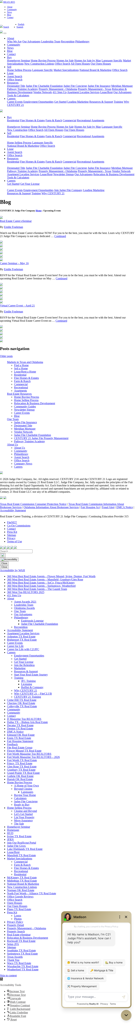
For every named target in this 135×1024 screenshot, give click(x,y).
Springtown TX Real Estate (22, 953)
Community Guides (25, 406)
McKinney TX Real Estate (22, 877)
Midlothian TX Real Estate (22, 880)
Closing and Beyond (25, 810)
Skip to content (8, 975)
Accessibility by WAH (12, 570)
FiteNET (12, 522)
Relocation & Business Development (113, 174)
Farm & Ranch (54, 120)
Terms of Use (14, 541)
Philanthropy (82, 41)
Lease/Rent (106, 92)
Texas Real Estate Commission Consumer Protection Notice (33, 504)
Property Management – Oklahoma (26, 928)
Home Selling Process (19, 70)
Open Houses (14, 902)
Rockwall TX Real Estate (21, 940)
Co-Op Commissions (18, 525)
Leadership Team (50, 41)
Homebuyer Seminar (18, 60)
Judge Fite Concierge (75, 85)
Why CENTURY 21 (53, 193)
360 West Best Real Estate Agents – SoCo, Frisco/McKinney (41, 582)
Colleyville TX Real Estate (22, 706)
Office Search (62, 63)
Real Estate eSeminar (19, 934)
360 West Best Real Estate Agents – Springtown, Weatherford (41, 585)
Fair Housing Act (90, 507)
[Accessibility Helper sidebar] (9, 559)
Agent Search (14, 76)
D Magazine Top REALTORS (24, 718)
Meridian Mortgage (122, 85)
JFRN (10, 839)
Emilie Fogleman (13, 226)
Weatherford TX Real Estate (22, 969)
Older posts (6, 356)
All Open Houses (80, 63)
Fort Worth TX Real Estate (22, 760)
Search (6, 27)
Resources (12, 82)
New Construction (17, 129)
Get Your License (30, 183)
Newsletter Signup (63, 174)
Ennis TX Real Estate (19, 738)
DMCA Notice (124, 507)
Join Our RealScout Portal (21, 842)
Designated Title (16, 85)
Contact (10, 17)
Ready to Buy (22, 804)
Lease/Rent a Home (25, 371)
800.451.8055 (9, 2)
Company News (23, 463)
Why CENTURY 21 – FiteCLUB (33, 693)
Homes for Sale (65, 60)
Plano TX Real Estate (19, 909)
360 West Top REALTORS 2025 (25, 592)
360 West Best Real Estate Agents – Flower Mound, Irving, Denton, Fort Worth (51, 576)
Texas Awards (15, 956)
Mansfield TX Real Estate (21, 855)
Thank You (13, 959)
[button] (1, 978)
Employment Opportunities (38, 101)
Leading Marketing (78, 101)
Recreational (84, 120)
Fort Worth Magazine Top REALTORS (29, 753)
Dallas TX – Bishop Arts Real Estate (27, 722)
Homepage (13, 829)
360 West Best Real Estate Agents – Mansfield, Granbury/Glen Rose (45, 579)
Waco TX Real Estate (19, 963)
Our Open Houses (101, 63)
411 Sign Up (60, 92)
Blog (9, 15)
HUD (10, 833)
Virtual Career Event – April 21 (17, 305)
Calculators (20, 798)
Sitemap (11, 535)
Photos (18, 918)
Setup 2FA (13, 944)
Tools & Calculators (18, 95)
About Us (12, 444)
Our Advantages (31, 41)
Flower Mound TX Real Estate (24, 750)
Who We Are (14, 41)
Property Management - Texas (94, 89)
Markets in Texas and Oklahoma (25, 362)
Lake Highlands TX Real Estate (25, 848)
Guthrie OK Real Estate (20, 776)
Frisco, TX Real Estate (19, 763)
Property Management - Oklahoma (58, 89)
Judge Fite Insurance (99, 85)
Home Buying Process (43, 60)
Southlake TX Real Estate (21, 950)
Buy (9, 57)
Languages (27, 791)
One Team (13, 419)
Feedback (12, 744)
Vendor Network (42, 92)
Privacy (11, 538)
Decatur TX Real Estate (20, 725)
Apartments (97, 120)
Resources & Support (101, 101)
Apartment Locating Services (83, 92)
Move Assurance (23, 820)
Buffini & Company (32, 687)
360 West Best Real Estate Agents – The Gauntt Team (37, 588)
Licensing (26, 684)
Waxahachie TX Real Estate (22, 966)
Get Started (60, 101)
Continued (60, 236)
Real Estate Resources (19, 393)
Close (4, 563)
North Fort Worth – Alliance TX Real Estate (31, 893)
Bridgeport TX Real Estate (22, 639)
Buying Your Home (25, 795)
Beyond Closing (23, 788)
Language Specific (112, 60)
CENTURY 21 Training (27, 696)
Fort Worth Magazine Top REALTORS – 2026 (33, 757)
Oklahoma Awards (24, 608)
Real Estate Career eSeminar (16, 220)
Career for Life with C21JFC (23, 649)
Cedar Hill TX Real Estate (21, 699)
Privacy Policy (15, 921)
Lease (10, 73)
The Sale (19, 823)
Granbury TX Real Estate (21, 769)
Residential (13, 120)
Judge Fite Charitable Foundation (44, 85)
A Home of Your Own (26, 785)
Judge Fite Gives (16, 845)
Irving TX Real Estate (19, 836)
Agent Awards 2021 (25, 601)
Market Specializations (66, 70)
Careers (11, 98)
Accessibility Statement (13, 510)
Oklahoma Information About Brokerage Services (51, 507)
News (9, 12)
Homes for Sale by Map (87, 60)
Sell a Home (21, 368)
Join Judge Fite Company (68, 190)
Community (12, 9)
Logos (17, 915)
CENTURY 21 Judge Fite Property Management (41, 438)
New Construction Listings (39, 63)
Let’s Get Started (23, 814)
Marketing (19, 668)
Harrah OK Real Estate (20, 779)
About (9, 7)
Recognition (68, 41)
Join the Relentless (24, 665)
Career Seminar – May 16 (14, 263)
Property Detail (15, 925)
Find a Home (21, 365)
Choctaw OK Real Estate (21, 703)
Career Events (15, 101)
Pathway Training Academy (22, 89)
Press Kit (12, 531)
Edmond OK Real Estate (21, 734)
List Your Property (24, 817)
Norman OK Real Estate (20, 890)
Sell (9, 66)
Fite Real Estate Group (19, 747)
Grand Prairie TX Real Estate (23, 772)
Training (118, 101)
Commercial (69, 120)
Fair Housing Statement (20, 741)
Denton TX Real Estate (20, 728)
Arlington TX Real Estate (21, 636)
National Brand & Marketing (95, 70)
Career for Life (15, 646)
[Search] (3, 555)
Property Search (16, 931)
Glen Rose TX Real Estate (22, 766)
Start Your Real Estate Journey (31, 674)
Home (39, 210)
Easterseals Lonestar (32, 620)
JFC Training (28, 680)
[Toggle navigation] (5, 33)
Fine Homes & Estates (32, 120)
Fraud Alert (108, 507)
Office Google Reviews (20, 896)
